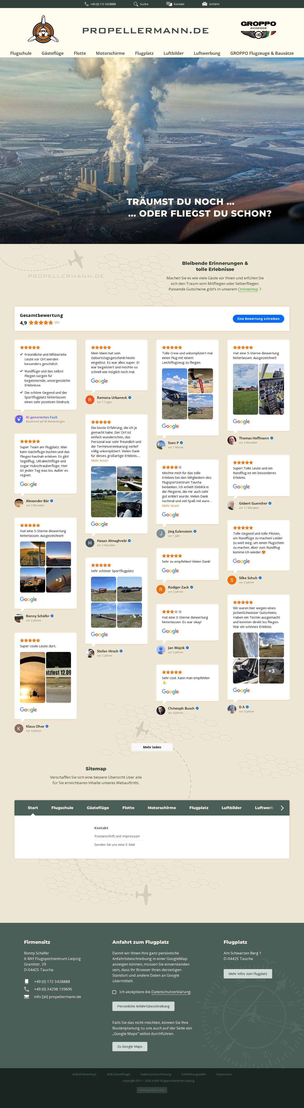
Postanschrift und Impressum (117, 836)
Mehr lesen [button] (99, 460)
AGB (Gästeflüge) (118, 1074)
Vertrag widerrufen (152, 1090)
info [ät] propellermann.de (57, 996)
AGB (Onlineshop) (84, 1074)
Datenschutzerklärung (156, 1074)
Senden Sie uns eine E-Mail (114, 844)
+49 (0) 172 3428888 (103, 4)
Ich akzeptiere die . (155, 991)
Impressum (224, 1074)
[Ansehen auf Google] (99, 381)
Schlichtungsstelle (194, 1074)
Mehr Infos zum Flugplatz (248, 973)
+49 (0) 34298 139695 (53, 989)
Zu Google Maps (129, 1046)
